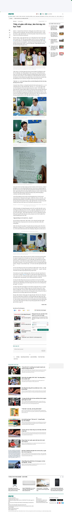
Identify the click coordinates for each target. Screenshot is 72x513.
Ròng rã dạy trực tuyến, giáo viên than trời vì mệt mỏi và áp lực (33, 441)
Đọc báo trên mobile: (53, 497)
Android (60, 500)
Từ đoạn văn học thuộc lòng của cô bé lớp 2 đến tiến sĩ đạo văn (34, 430)
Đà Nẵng (17, 356)
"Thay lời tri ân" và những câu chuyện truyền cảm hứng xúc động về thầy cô (33, 367)
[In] (9, 37)
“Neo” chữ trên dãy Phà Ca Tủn (28, 317)
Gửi (43, 350)
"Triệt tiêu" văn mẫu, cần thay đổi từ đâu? (31, 408)
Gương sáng (20, 21)
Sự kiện (11, 18)
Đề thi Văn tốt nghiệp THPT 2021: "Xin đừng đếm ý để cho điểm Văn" (33, 378)
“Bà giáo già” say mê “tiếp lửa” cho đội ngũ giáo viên (32, 337)
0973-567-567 (23, 504)
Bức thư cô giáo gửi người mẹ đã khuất (29, 324)
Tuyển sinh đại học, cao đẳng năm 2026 (21, 18)
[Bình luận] (9, 30)
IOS (53, 500)
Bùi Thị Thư (16, 358)
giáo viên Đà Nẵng (34, 356)
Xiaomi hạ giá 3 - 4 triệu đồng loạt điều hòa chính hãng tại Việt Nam (43, 489)
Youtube (59, 503)
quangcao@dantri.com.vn (42, 501)
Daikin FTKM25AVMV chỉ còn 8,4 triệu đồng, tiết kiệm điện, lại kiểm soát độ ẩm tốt (28, 489)
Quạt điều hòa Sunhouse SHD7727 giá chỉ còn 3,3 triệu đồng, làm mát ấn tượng (14, 489)
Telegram (63, 503)
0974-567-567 (16, 508)
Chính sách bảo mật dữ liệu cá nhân (42, 502)
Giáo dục (14, 21)
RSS (36, 497)
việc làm (24, 274)
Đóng (34, 329)
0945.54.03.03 (44, 500)
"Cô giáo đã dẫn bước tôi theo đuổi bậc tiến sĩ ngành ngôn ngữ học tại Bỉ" (34, 399)
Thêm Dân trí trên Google (41, 310)
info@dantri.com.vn (13, 509)
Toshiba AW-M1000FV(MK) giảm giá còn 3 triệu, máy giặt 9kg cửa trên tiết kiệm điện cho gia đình (57, 489)
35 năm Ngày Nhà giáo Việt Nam (27, 314)
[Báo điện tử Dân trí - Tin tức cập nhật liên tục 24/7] (11, 14)
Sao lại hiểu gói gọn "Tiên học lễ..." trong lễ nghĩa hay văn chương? (33, 420)
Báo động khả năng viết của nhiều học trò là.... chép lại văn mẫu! (34, 388)
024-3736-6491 (14, 504)
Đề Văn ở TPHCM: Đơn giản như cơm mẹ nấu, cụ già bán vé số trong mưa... (34, 451)
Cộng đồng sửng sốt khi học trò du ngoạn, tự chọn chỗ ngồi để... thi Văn (33, 461)
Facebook (57, 503)
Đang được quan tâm (13, 364)
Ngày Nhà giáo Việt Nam (25, 356)
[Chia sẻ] (9, 32)
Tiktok (61, 503)
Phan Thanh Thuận (41, 356)
